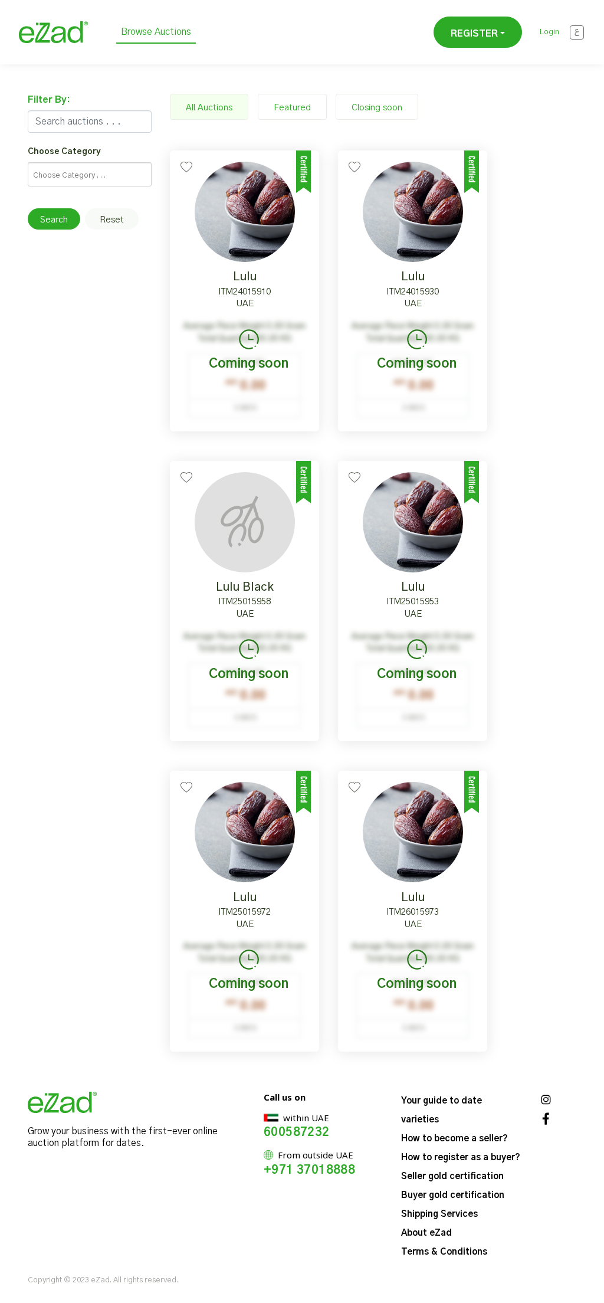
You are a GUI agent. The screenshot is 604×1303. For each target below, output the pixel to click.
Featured (292, 107)
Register (474, 33)
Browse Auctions (156, 32)
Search (54, 219)
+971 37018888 (309, 1170)
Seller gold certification (452, 1176)
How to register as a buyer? (460, 1157)
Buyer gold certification (452, 1195)
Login (549, 32)
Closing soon (377, 107)
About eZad (426, 1233)
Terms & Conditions (444, 1252)
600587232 (297, 1132)
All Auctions (209, 107)
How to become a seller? (454, 1138)
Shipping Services (439, 1214)
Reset (112, 219)
